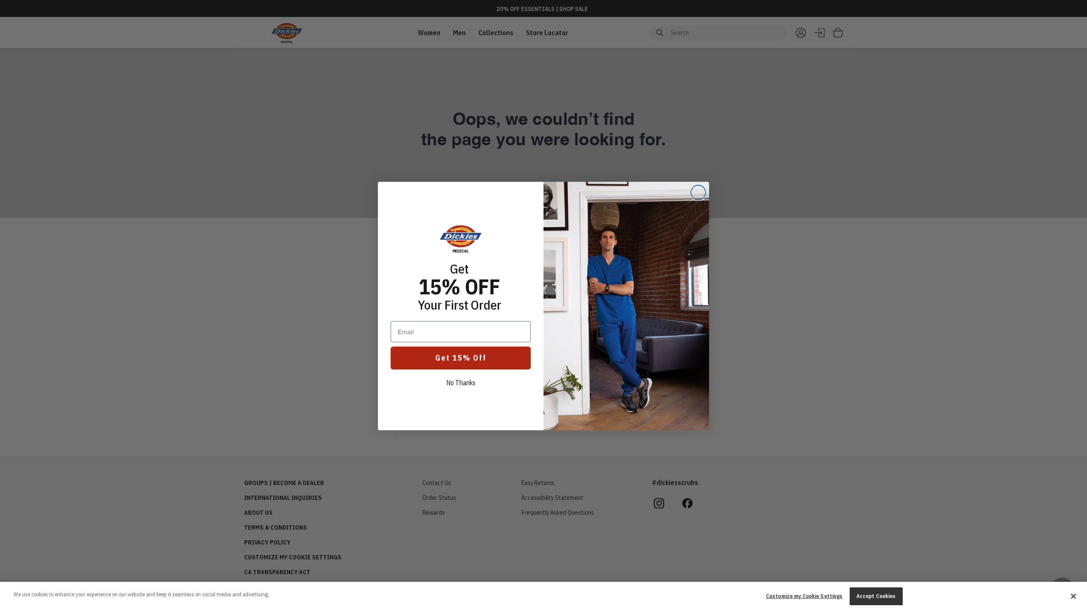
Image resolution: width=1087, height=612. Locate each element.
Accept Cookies (876, 596)
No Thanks (461, 382)
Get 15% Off (461, 358)
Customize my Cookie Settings (804, 596)
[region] (543, 597)
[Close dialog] (698, 192)
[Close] (1073, 596)
